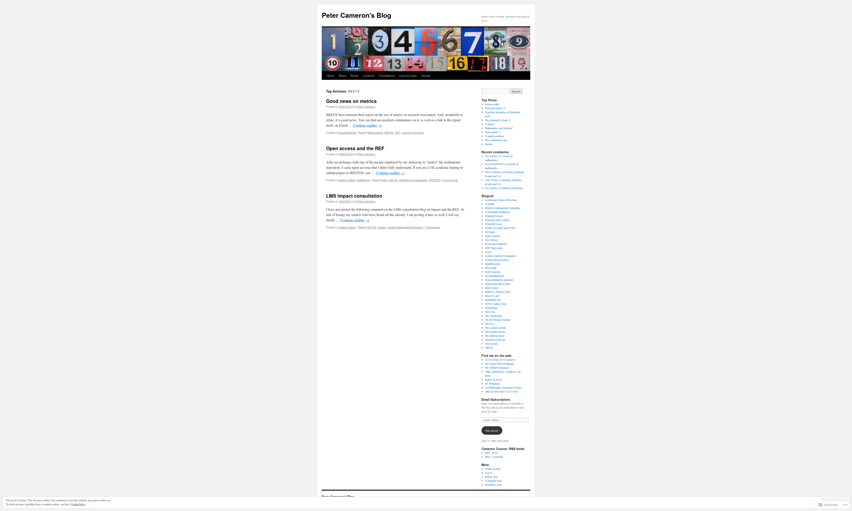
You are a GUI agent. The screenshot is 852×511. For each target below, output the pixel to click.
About (342, 75)
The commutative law (496, 140)
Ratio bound (491, 287)
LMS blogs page (494, 248)
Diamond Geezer (494, 216)
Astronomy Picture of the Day (501, 200)
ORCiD (489, 391)
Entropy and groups (512, 188)
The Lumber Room (495, 331)
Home (330, 75)
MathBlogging (492, 263)
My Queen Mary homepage (499, 363)
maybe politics (346, 180)
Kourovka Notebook (496, 244)
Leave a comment (413, 132)
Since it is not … (494, 295)
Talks (488, 371)
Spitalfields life (493, 299)
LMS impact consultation (354, 195)
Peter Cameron (366, 106)
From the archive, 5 (495, 108)
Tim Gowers (491, 343)
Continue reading (367, 125)
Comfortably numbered (497, 212)
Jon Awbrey (491, 156)
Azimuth (489, 204)
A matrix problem (494, 136)
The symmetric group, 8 (497, 120)
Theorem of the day (495, 339)
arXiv (384, 180)
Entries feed (491, 476)
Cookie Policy (78, 504)
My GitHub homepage (497, 367)
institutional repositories (413, 180)
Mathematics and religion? (499, 128)
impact (382, 227)
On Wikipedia (492, 383)
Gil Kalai (490, 232)
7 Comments (432, 227)
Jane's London (492, 236)
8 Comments (450, 180)
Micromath (491, 267)
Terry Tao (490, 311)
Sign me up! (491, 430)
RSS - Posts (491, 452)
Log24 (488, 252)
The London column (495, 327)
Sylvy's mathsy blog (495, 303)
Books (355, 75)
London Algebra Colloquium (500, 255)
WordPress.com (493, 484)
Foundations (387, 75)
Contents (369, 75)
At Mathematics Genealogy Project (503, 387)
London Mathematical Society (405, 227)
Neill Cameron (492, 271)
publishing (363, 180)
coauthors (511, 371)
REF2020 (434, 180)
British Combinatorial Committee (502, 208)
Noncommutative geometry (499, 279)
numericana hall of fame (497, 283)
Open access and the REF (355, 148)
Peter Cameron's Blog (356, 15)
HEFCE (388, 132)
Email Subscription (495, 399)
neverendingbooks (494, 275)
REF (397, 132)
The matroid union (494, 335)
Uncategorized (347, 132)
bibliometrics (375, 132)
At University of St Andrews (500, 359)
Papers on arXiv (493, 379)
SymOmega (491, 307)
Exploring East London (497, 220)
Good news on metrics (351, 101)
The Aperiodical (493, 315)
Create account (492, 468)
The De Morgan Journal (497, 319)
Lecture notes (408, 75)
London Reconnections (497, 259)
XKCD (489, 347)
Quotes (426, 75)
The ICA (489, 323)
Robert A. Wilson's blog (498, 291)
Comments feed (493, 480)
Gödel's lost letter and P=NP (500, 228)
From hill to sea (493, 224)
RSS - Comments (494, 456)
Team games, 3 (493, 132)
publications (498, 371)
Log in (488, 472)
